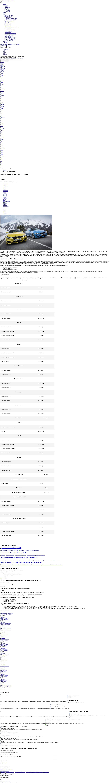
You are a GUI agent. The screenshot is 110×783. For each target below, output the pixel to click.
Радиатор (4, 204)
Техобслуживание (6, 201)
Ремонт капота (8, 25)
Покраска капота (3, 660)
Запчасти (4, 202)
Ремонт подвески (8, 31)
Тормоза (4, 192)
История (6, 8)
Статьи (4, 13)
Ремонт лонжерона (4, 655)
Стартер (4, 197)
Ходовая (4, 210)
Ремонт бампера (8, 22)
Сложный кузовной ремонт (10, 37)
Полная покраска (3, 645)
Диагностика (5, 185)
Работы (4, 12)
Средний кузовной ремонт (10, 38)
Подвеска (4, 193)
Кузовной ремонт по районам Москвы (28, 772)
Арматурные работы (9, 15)
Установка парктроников (5, 629)
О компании (5, 5)
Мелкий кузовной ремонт (10, 20)
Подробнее (2, 617)
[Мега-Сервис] (10, 44)
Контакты (5, 42)
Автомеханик (5, 183)
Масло (4, 186)
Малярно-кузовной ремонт (10, 19)
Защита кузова (8, 17)
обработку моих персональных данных (15, 58)
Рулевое (4, 211)
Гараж (4, 213)
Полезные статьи (18, 772)
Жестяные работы (8, 16)
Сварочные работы (8, 36)
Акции (6, 6)
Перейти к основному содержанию (7, 0)
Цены (4, 41)
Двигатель (5, 208)
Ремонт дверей (8, 24)
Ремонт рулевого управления (10, 33)
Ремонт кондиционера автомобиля (12, 26)
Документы (7, 7)
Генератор (5, 196)
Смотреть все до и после (5, 565)
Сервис (4, 200)
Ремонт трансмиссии (9, 35)
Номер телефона (3, 59)
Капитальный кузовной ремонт (11, 18)
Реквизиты (7, 9)
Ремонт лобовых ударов (5, 624)
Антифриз (5, 203)
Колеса (4, 189)
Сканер (4, 199)
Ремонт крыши (8, 27)
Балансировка (5, 191)
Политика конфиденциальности (42, 772)
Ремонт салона (3, 671)
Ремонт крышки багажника (10, 28)
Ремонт (4, 184)
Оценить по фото (3, 577)
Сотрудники (7, 10)
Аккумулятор (5, 195)
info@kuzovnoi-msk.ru (4, 771)
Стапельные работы (9, 40)
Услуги (4, 14)
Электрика (5, 194)
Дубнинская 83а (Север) (5, 780)
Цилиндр (4, 209)
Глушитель (5, 205)
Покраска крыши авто (4, 666)
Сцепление (5, 207)
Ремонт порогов (8, 32)
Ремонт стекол (3, 681)
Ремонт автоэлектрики (9, 21)
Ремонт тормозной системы (10, 34)
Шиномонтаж (5, 190)
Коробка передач (6, 206)
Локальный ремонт (4, 650)
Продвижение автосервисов (8, 772)
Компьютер (5, 198)
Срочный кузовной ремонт (10, 39)
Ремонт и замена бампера (5, 686)
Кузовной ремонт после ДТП (6, 614)
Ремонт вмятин (8, 23)
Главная (4, 4)
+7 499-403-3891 (4, 45)
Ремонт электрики (4, 640)
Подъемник (5, 212)
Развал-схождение (4, 619)
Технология (7, 11)
